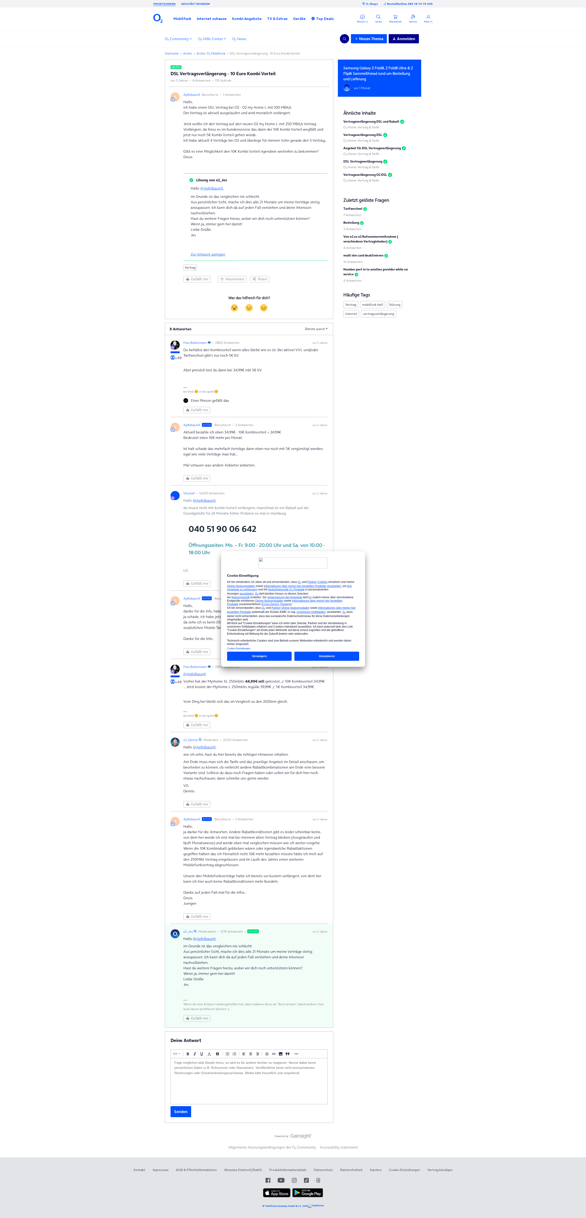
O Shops (372, 4)
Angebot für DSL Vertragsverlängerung (372, 148)
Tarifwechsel (352, 208)
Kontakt (139, 1170)
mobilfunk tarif (372, 304)
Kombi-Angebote (247, 18)
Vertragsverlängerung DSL (362, 134)
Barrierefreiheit (351, 1170)
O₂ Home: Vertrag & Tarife (361, 127)
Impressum (160, 1170)
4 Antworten (352, 247)
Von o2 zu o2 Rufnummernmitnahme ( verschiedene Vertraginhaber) (370, 239)
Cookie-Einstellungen (404, 1170)
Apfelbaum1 (191, 94)
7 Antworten (352, 215)
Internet (351, 313)
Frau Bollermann (195, 342)
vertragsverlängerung (378, 313)
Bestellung (351, 222)
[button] (182, 18)
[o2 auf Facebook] (268, 1180)
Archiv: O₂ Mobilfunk (210, 53)
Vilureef (189, 493)
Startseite (172, 53)
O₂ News (239, 38)
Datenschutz (323, 1170)
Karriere (376, 1170)
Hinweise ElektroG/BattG (243, 1170)
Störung (394, 304)
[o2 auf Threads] (318, 1180)
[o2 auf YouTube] (281, 1180)
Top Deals (325, 18)
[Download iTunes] (276, 1196)
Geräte (299, 18)
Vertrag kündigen (440, 1170)
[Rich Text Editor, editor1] (249, 1081)
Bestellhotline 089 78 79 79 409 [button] (410, 4)
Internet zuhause (212, 18)
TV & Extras (277, 18)
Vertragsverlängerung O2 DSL (365, 174)
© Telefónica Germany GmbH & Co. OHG (285, 1206)
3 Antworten (352, 229)
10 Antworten (353, 261)
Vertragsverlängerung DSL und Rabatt (371, 121)
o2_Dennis (190, 740)
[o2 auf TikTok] (306, 1180)
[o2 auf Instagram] (294, 1180)
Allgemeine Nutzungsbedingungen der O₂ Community (272, 1147)
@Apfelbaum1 (211, 188)
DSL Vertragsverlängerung (362, 161)
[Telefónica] (316, 1206)
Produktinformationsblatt (287, 1170)
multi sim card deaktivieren (363, 255)
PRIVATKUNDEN (164, 4)
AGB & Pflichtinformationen (196, 1170)
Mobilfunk (182, 18)
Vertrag (190, 267)
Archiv (187, 53)
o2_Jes (188, 931)
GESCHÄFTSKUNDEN (195, 4)
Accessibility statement (339, 1147)
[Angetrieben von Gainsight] (293, 1137)
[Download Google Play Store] (307, 1196)
